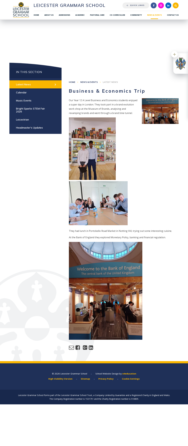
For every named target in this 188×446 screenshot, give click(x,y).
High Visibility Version (60, 378)
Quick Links (137, 5)
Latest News (110, 82)
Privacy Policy (106, 378)
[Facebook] (154, 5)
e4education (129, 373)
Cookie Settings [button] (131, 378)
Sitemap (85, 378)
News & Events (89, 82)
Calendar (21, 92)
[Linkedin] (168, 5)
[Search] (175, 5)
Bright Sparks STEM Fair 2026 (30, 110)
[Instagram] (161, 5)
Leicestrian (22, 119)
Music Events (23, 100)
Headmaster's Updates (29, 127)
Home (72, 82)
